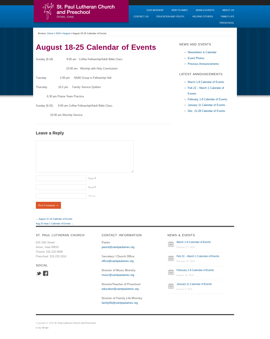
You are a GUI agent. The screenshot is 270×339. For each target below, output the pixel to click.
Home (50, 33)
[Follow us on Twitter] (39, 273)
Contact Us (141, 16)
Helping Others (202, 16)
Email (92, 187)
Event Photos (196, 58)
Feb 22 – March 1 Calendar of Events (198, 256)
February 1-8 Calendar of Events (207, 99)
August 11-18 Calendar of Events (55, 219)
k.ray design (42, 327)
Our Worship (155, 10)
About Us (228, 10)
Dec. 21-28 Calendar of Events (206, 111)
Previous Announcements (203, 63)
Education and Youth (170, 16)
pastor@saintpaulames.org (118, 247)
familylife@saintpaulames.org (120, 302)
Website (92, 195)
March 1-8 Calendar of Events (206, 82)
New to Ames (179, 10)
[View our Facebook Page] (46, 273)
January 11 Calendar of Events (206, 105)
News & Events (205, 10)
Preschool (227, 23)
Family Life (227, 16)
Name (92, 178)
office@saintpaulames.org (118, 261)
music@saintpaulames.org (118, 275)
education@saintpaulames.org (120, 288)
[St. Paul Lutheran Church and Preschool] (81, 12)
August (66, 33)
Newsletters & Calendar (202, 52)
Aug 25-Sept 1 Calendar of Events (53, 223)
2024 (58, 33)
